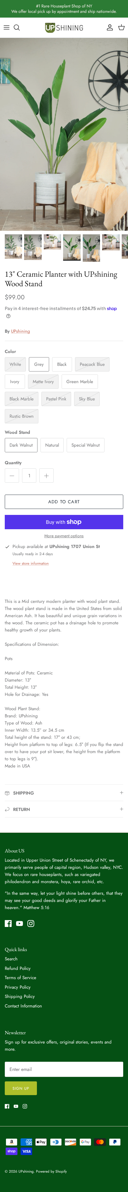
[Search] (19, 27)
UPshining (20, 331)
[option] (64, 134)
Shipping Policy (20, 996)
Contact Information (23, 1006)
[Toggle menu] (6, 27)
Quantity (13, 463)
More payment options (64, 535)
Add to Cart (64, 502)
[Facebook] (8, 923)
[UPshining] (64, 28)
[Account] (108, 27)
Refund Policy (18, 968)
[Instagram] (30, 923)
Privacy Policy (18, 987)
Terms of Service (20, 977)
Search (11, 959)
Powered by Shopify (51, 1171)
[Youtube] (19, 923)
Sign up (21, 1088)
